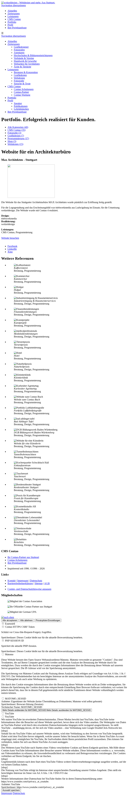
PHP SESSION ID (14, 640)
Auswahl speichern (11, 790)
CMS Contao (14, 19)
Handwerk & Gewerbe (25, 61)
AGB (47, 583)
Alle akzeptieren (10, 620)
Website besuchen (10, 238)
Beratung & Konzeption (26, 72)
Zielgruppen (14, 13)
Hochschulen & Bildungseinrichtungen (33, 55)
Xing (10, 251)
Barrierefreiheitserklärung (20, 583)
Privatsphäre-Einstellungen (48, 620)
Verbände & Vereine (24, 58)
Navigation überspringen (13, 5)
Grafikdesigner (21, 47)
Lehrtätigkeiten (21, 109)
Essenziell (10, 623)
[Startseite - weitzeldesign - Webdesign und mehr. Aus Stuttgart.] (28, 2)
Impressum (22, 580)
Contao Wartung (22, 95)
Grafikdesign (20, 75)
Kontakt (12, 580)
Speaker (18, 103)
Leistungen (13, 16)
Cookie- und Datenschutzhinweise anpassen (29, 589)
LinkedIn (12, 249)
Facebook (12, 246)
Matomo (9, 654)
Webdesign (19, 78)
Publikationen (21, 106)
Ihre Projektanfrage (17, 27)
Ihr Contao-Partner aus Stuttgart (23, 557)
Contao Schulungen (24, 89)
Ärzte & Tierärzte (22, 66)
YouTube (9, 713)
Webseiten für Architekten (27, 64)
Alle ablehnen (26, 620)
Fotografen (19, 49)
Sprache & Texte (22, 83)
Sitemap (39, 583)
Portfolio (12, 22)
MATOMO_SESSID (15, 698)
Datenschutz (36, 580)
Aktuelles (12, 10)
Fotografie (19, 80)
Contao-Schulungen (17, 560)
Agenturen (19, 52)
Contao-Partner (21, 92)
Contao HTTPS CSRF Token (20, 626)
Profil (10, 25)
